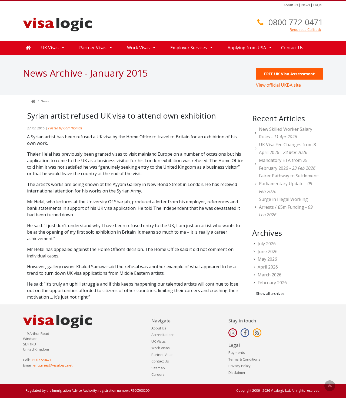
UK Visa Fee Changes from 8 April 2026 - (287, 148)
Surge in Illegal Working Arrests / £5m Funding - (286, 207)
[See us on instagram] (232, 332)
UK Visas (158, 341)
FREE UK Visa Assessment (289, 73)
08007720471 (41, 359)
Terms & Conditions (244, 359)
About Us (291, 5)
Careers (158, 374)
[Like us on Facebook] (245, 332)
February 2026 (272, 283)
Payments (236, 352)
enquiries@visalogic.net (52, 365)
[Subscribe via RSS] (257, 332)
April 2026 (268, 267)
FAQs (317, 5)
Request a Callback (305, 29)
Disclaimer (236, 372)
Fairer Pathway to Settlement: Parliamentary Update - (289, 183)
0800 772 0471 (295, 22)
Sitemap (158, 367)
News (305, 5)
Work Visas (160, 347)
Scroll (329, 385)
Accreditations (163, 334)
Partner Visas (162, 354)
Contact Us (292, 48)
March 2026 (269, 275)
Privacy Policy (239, 365)
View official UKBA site (278, 85)
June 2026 (268, 251)
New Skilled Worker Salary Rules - (285, 133)
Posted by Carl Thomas (65, 128)
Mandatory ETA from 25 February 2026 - (287, 164)
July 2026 (267, 244)
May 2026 (267, 259)
